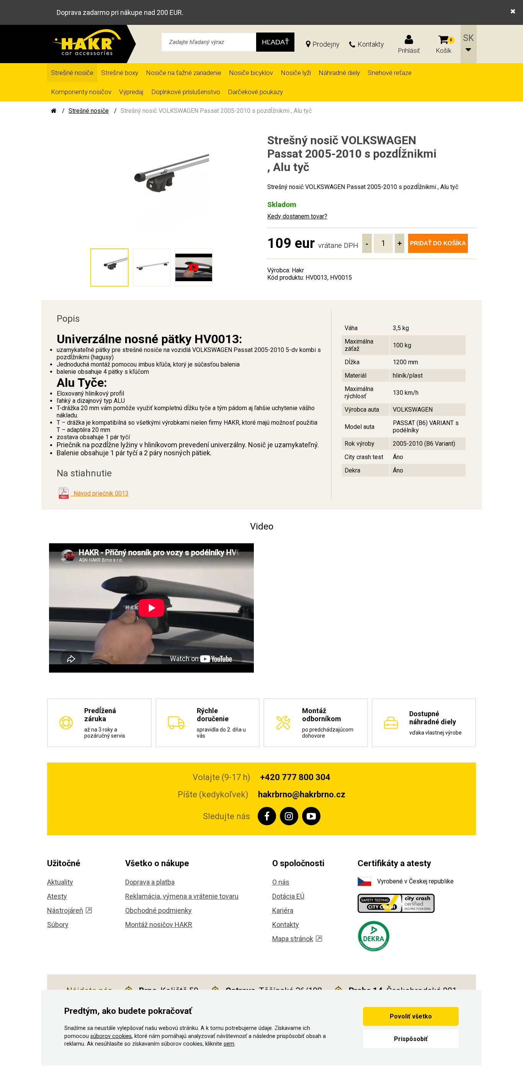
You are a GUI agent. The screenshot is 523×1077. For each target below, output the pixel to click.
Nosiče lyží (296, 73)
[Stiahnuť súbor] (63, 493)
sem (229, 1044)
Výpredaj (131, 92)
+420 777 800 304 (295, 777)
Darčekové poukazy (255, 92)
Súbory (58, 925)
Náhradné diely (339, 73)
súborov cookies (111, 1036)
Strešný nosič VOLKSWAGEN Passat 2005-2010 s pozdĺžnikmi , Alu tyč (216, 110)
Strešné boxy (119, 73)
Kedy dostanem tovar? (297, 216)
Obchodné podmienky (158, 910)
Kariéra (282, 910)
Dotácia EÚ (288, 896)
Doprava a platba (150, 882)
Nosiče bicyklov (251, 73)
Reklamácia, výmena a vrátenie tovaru (182, 896)
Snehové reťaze (390, 73)
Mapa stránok (292, 939)
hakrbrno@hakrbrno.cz (301, 794)
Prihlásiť (409, 50)
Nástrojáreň (65, 910)
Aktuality (60, 882)
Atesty (57, 896)
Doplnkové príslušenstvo (185, 92)
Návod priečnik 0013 (99, 493)
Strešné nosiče (72, 73)
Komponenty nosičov (81, 92)
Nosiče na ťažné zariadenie (183, 73)
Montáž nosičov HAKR (158, 925)
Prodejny (326, 44)
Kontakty (371, 44)
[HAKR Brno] (53, 110)
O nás (280, 882)
